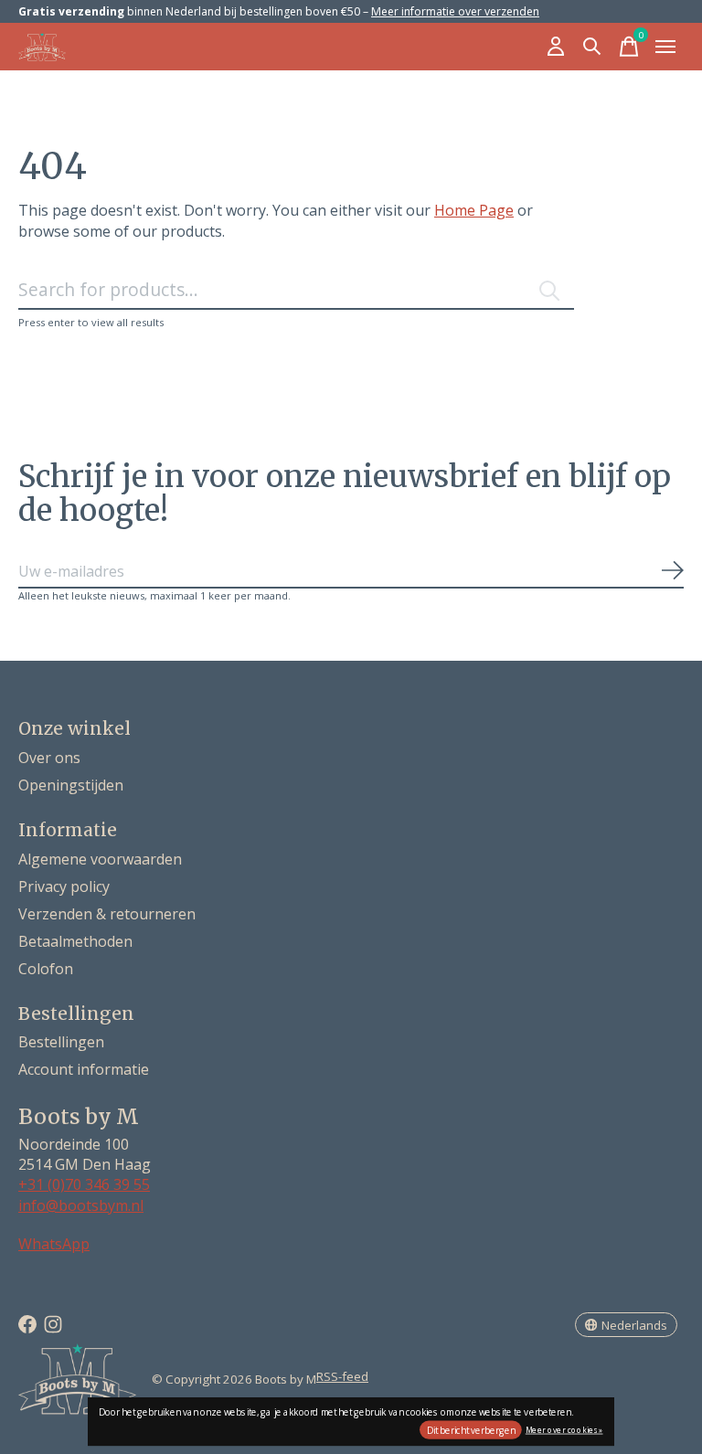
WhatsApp (54, 1244)
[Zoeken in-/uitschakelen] (592, 46)
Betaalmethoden (75, 941)
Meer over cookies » (564, 1429)
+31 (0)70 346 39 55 (84, 1184)
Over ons (49, 758)
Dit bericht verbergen (471, 1430)
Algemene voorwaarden (100, 859)
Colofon (45, 969)
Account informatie (83, 1069)
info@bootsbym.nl (81, 1205)
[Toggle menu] (665, 46)
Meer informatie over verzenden (455, 11)
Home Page (474, 210)
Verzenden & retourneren (107, 914)
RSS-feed (342, 1376)
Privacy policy (64, 886)
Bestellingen (61, 1042)
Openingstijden (70, 785)
